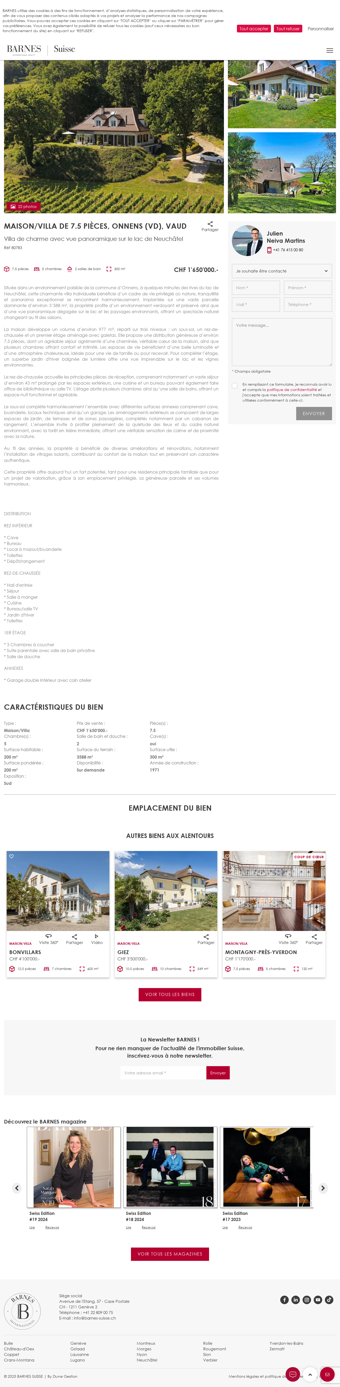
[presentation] (17, 1187)
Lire (32, 1227)
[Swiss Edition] (74, 1166)
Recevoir (52, 1227)
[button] (329, 50)
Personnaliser (321, 28)
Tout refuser (288, 28)
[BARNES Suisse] (41, 50)
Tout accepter (254, 28)
